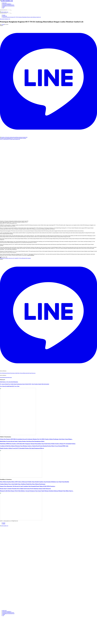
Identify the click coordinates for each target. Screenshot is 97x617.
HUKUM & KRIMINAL (6, 3)
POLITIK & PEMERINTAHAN (8, 4)
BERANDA (4, 2)
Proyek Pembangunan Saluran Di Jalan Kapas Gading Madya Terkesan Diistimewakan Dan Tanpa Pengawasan (17, 373)
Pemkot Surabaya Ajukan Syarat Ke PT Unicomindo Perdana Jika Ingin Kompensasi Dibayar (22, 448)
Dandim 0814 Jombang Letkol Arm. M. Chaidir (8, 258)
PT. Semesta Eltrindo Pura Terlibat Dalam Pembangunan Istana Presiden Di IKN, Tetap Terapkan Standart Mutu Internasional (24, 384)
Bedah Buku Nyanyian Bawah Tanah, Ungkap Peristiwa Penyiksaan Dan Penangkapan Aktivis (22, 441)
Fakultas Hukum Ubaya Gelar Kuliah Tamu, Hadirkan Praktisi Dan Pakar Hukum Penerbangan (22, 484)
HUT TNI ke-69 (20, 258)
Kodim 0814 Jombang (27, 258)
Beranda (3, 522)
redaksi (3, 24)
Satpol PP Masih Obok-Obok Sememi (6, 377)
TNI (3, 7)
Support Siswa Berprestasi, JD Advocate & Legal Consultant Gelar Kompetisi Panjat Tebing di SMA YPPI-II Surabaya (27, 486)
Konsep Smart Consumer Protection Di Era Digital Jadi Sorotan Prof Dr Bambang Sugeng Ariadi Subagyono (25, 488)
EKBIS (3, 6)
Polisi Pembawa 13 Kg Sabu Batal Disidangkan (9, 381)
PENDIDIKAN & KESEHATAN (8, 5)
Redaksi (3, 523)
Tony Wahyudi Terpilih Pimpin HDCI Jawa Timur (9, 386)
